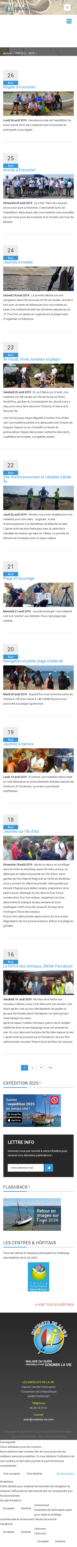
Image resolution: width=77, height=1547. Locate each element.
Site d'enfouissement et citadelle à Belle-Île (38, 479)
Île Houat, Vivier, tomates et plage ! (32, 359)
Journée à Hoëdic (18, 262)
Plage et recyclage (18, 578)
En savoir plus (65, 1473)
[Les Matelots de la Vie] (19, 8)
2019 (32, 53)
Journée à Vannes (18, 744)
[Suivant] (41, 1068)
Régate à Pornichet (19, 87)
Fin (50, 1067)
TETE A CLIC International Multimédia (49, 1431)
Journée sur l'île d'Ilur (21, 831)
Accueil (7, 53)
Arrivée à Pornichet (19, 170)
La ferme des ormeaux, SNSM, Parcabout (38, 966)
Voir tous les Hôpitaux (56, 1304)
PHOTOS (20, 53)
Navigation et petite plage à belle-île (33, 661)
